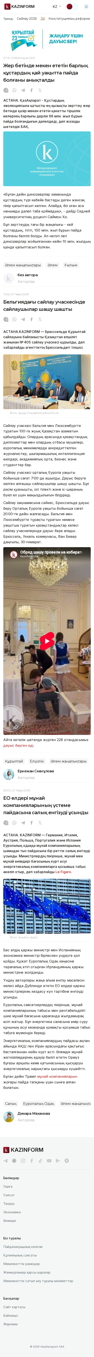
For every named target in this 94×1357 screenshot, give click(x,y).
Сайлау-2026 (27, 19)
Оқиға (7, 1186)
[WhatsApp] (14, 90)
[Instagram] (6, 90)
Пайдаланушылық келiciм (22, 1247)
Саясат (9, 1195)
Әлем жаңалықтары (23, 265)
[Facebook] (31, 90)
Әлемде (9, 1221)
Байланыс (10, 1315)
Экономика (12, 1212)
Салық (10, 1104)
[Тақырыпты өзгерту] (72, 6)
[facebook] (32, 1161)
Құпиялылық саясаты (20, 1255)
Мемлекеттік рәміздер (21, 1264)
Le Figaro (63, 872)
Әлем (53, 265)
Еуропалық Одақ (38, 1104)
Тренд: (8, 18)
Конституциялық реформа (69, 19)
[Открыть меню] (86, 6)
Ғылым (70, 265)
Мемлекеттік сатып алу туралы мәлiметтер (38, 1281)
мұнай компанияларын (57, 1076)
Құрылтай (14, 761)
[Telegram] (23, 90)
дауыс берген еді (18, 745)
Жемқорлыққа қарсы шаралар (26, 1272)
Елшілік (37, 761)
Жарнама (10, 1324)
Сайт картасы (14, 1307)
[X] (40, 90)
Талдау (8, 1203)
